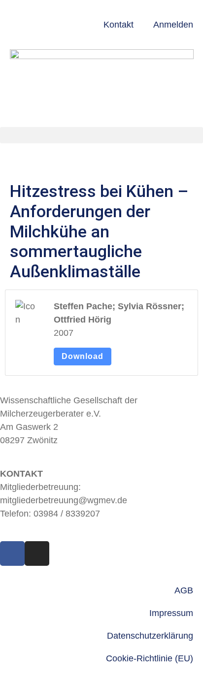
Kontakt (118, 25)
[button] (101, 135)
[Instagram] (37, 553)
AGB (183, 590)
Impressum (171, 613)
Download (82, 356)
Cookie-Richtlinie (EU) (149, 658)
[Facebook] (12, 553)
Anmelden (173, 25)
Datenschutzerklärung (150, 636)
